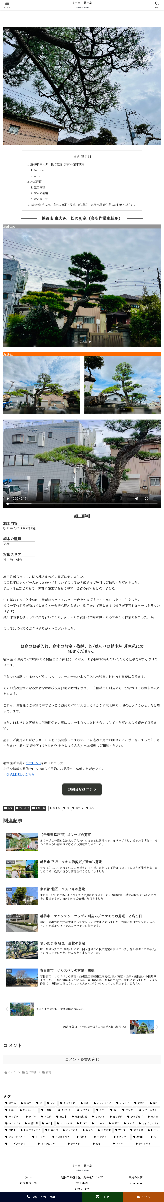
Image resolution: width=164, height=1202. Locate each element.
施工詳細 (36, 181)
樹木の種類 (41, 193)
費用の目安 (136, 1177)
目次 (76, 156)
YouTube (135, 1183)
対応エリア (41, 199)
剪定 (10, 808)
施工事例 (24, 808)
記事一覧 (40, 808)
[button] (151, 755)
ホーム (28, 1177)
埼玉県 (56, 808)
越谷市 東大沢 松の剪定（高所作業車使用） (58, 164)
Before (39, 170)
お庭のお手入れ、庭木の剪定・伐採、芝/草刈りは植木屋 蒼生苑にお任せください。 (83, 204)
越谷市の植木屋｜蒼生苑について (82, 1177)
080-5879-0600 (42, 1197)
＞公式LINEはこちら (18, 774)
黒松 (91, 808)
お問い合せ (82, 1189)
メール (145, 1197)
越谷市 (79, 808)
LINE (104, 1197)
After (38, 176)
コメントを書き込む (82, 1059)
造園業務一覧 (28, 1183)
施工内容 (39, 187)
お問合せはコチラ (82, 789)
